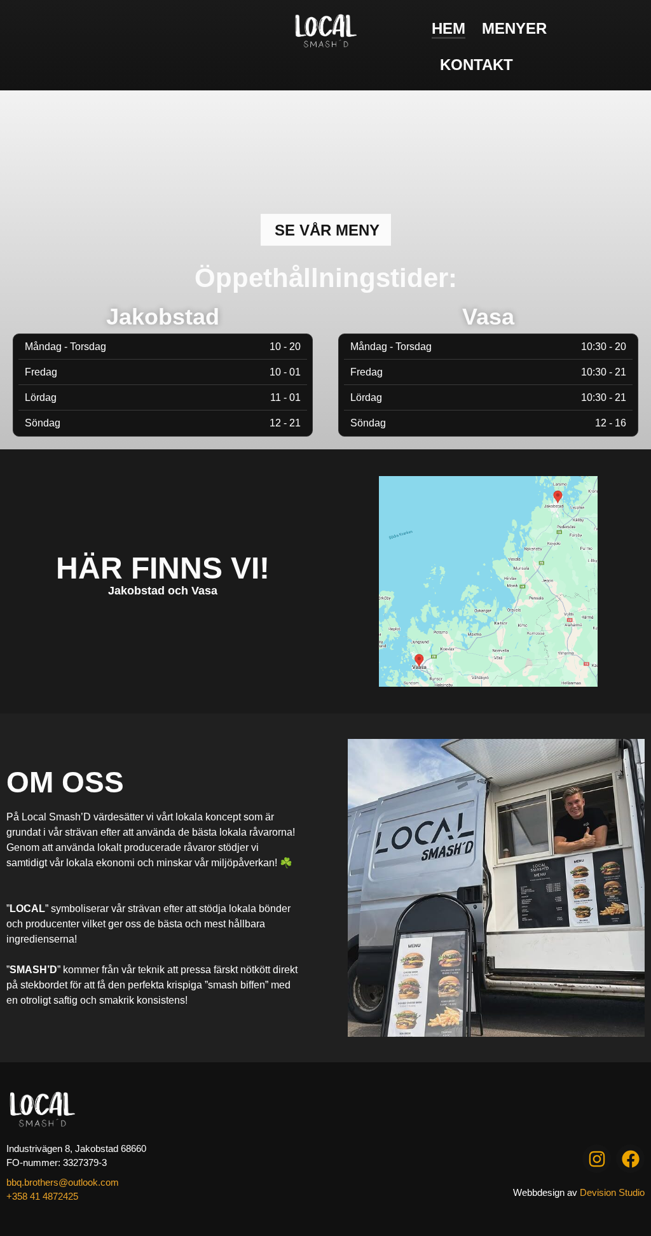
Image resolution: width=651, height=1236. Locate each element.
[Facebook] (630, 1158)
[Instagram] (596, 1158)
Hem (448, 28)
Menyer (514, 28)
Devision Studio (612, 1192)
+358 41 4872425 (42, 1196)
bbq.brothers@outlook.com (62, 1182)
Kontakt (476, 64)
